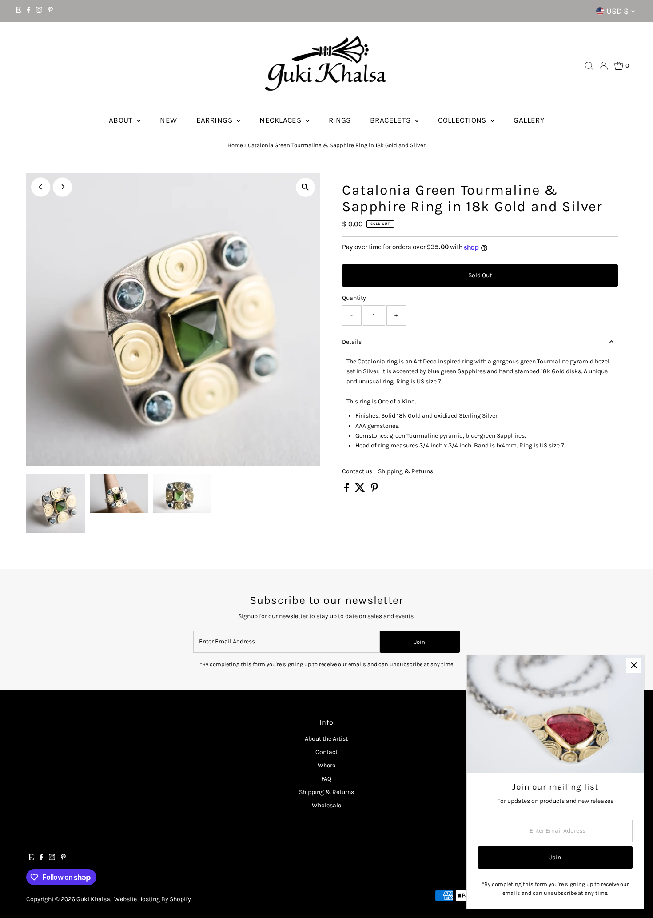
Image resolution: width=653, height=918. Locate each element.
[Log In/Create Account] (604, 66)
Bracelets (391, 120)
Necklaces (281, 120)
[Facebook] (28, 11)
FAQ (326, 778)
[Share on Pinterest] (374, 490)
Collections (463, 120)
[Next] (62, 187)
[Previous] (41, 187)
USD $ (617, 11)
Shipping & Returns (405, 471)
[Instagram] (39, 11)
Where (326, 765)
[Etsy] (18, 11)
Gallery (529, 120)
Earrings (215, 120)
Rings (340, 120)
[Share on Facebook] (347, 490)
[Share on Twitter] (360, 490)
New (168, 120)
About (122, 120)
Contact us (357, 471)
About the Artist (326, 738)
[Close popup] (633, 665)
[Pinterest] (50, 11)
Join (419, 642)
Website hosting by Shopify (152, 899)
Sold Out (480, 275)
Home (235, 145)
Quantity (354, 298)
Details (352, 342)
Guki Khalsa (93, 899)
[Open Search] (589, 66)
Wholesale (326, 805)
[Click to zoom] (305, 187)
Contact (326, 752)
